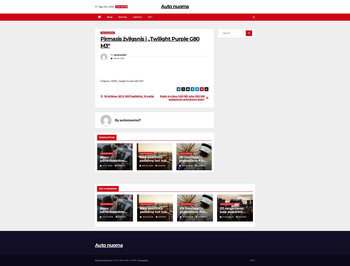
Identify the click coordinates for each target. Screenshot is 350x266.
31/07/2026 (108, 217)
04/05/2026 (228, 217)
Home (252, 260)
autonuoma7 (120, 55)
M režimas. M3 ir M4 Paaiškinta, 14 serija (129, 96)
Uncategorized (107, 33)
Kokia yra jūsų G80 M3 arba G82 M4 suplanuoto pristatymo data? (182, 98)
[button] (254, 17)
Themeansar (142, 260)
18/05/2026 (188, 217)
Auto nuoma (175, 6)
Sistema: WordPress (104, 260)
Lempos (137, 17)
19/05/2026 (148, 217)
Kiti (150, 17)
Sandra (121, 166)
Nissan (123, 17)
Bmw (110, 17)
